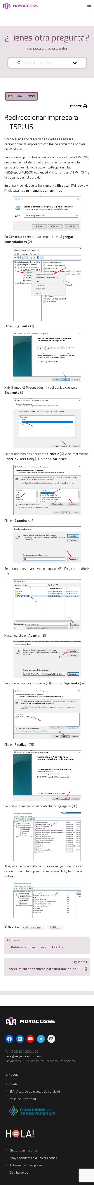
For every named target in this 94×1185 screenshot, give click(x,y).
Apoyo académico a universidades (33, 1158)
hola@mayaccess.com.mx (23, 1056)
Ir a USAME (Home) (21, 96)
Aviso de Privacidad (22, 1099)
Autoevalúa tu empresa (25, 1165)
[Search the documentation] (18, 63)
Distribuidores (18, 1172)
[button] (78, 106)
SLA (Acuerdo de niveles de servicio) (34, 1091)
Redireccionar (32, 927)
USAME (14, 1084)
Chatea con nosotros (23, 1150)
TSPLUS (54, 927)
